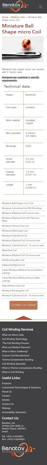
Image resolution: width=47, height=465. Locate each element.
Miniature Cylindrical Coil (14, 236)
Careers (6, 396)
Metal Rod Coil (9, 250)
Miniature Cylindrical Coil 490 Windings (22, 208)
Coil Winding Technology (14, 339)
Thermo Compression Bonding (17, 360)
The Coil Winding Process (15, 343)
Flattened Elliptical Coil (13, 265)
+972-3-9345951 (14, 436)
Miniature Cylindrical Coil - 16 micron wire (23, 296)
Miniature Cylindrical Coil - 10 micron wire (23, 245)
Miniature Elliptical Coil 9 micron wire (20, 213)
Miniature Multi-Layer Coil (15, 231)
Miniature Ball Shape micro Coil (17, 203)
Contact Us (8, 404)
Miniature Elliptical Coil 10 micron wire (21, 241)
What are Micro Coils (13, 335)
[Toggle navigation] (40, 6)
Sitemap (6, 408)
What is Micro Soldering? (15, 351)
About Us (7, 392)
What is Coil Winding (13, 372)
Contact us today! (23, 305)
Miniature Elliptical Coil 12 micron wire (21, 255)
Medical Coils (18, 17)
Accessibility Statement (14, 412)
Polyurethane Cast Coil (13, 286)
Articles (6, 400)
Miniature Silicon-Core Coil (15, 226)
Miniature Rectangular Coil (15, 291)
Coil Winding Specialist (14, 364)
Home (5, 17)
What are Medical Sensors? (16, 347)
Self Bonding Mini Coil (13, 260)
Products (6, 383)
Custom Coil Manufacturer (15, 356)
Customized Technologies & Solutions (21, 388)
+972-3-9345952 (16, 439)
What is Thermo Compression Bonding (22, 368)
